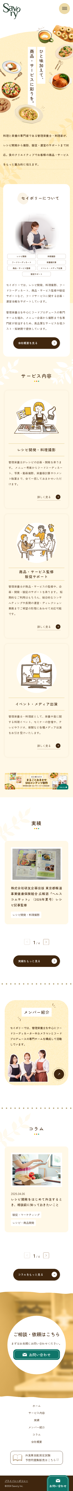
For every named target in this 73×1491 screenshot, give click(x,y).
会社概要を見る (28, 343)
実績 (36, 1420)
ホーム (37, 1406)
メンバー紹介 (36, 1427)
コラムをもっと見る (30, 1274)
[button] (46, 942)
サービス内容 (36, 1413)
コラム (37, 1434)
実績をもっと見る (29, 961)
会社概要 (36, 1442)
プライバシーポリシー (16, 1480)
